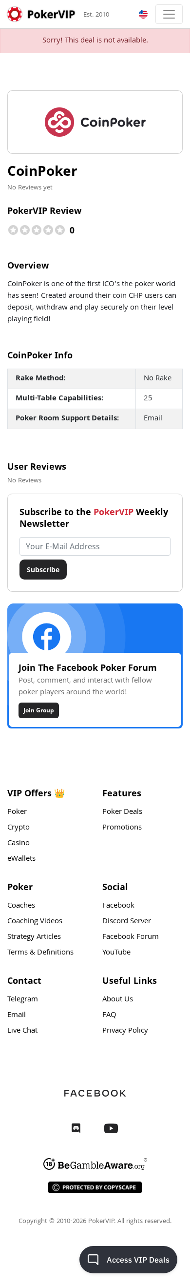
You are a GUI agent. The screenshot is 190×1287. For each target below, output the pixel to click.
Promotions (122, 828)
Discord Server (126, 922)
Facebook (118, 906)
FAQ (109, 1015)
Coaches (21, 906)
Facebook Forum (130, 937)
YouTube (116, 953)
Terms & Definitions (40, 953)
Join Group (38, 710)
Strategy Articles (34, 937)
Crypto (18, 828)
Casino (18, 844)
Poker (17, 812)
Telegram (22, 1000)
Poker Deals (122, 812)
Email (16, 1015)
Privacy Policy (125, 1031)
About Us (117, 1000)
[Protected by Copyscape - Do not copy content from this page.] (95, 1187)
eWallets (21, 859)
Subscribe (43, 569)
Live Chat (22, 1031)
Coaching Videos (34, 922)
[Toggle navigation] (169, 14)
